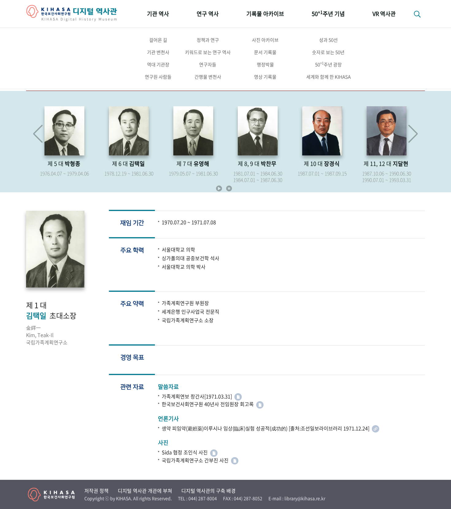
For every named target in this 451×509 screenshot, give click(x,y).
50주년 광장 (328, 64)
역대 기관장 (158, 64)
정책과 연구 (208, 40)
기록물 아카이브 (265, 14)
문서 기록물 (265, 52)
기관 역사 (158, 14)
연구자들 (207, 64)
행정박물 (265, 64)
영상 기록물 (265, 76)
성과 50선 (328, 40)
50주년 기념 (328, 13)
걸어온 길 (158, 40)
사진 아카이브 (265, 40)
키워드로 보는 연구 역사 (208, 52)
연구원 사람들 (158, 76)
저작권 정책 (96, 490)
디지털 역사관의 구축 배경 (208, 490)
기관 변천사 (158, 52)
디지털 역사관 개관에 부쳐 (145, 490)
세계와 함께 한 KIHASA (328, 76)
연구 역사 (208, 14)
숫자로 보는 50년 (328, 52)
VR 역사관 (384, 14)
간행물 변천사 (208, 76)
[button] (413, 134)
